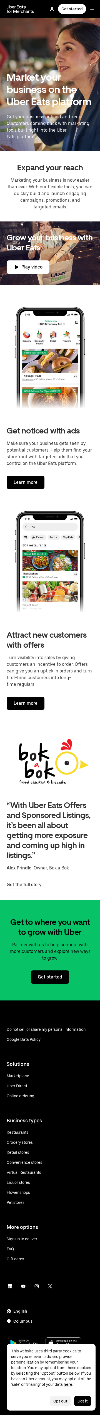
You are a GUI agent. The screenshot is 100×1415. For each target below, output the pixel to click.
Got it (83, 1401)
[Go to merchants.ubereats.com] (20, 8)
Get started (72, 9)
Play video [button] (31, 267)
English (20, 1311)
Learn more (26, 482)
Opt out (60, 1401)
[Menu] (92, 9)
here (68, 1384)
